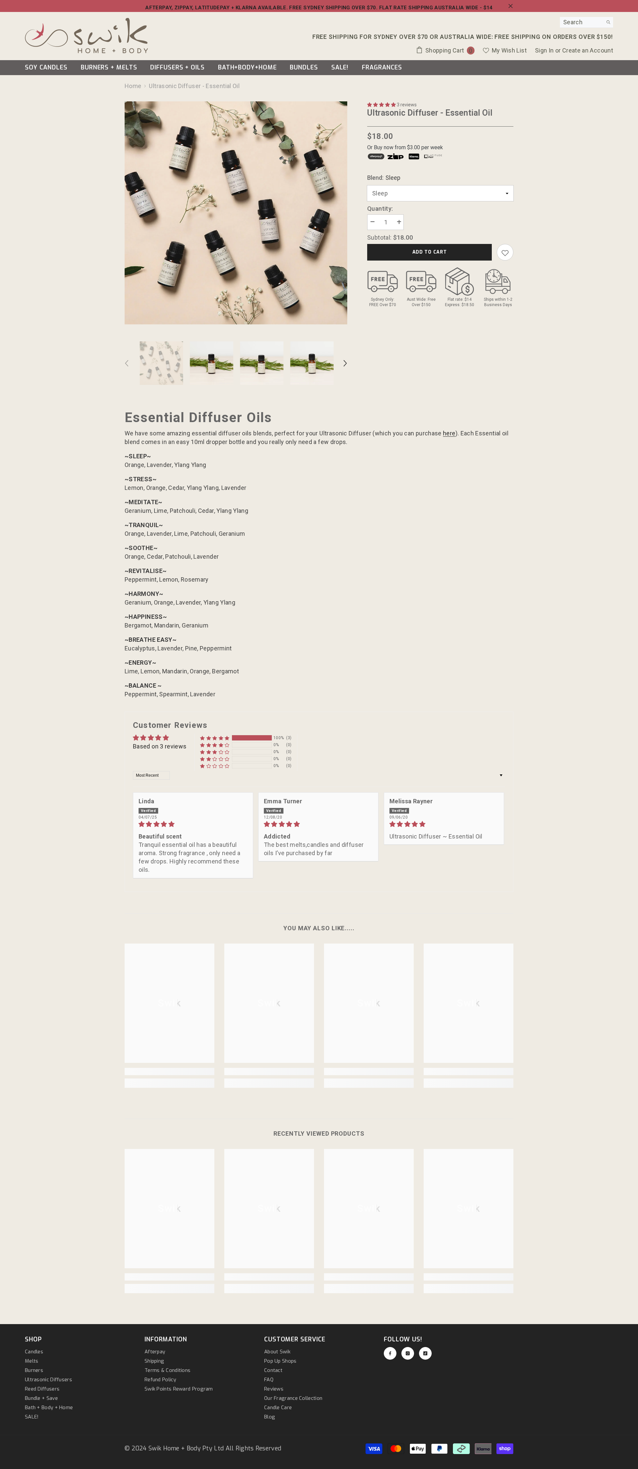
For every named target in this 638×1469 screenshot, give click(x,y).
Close (510, 6)
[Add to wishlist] (505, 252)
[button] (382, 104)
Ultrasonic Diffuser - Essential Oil (429, 113)
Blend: (383, 177)
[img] (193, 824)
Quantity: (380, 208)
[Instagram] (407, 1353)
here (449, 433)
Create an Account (587, 50)
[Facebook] (390, 1353)
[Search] (586, 22)
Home (133, 85)
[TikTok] (425, 1353)
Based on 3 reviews (159, 746)
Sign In (545, 50)
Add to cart (429, 252)
